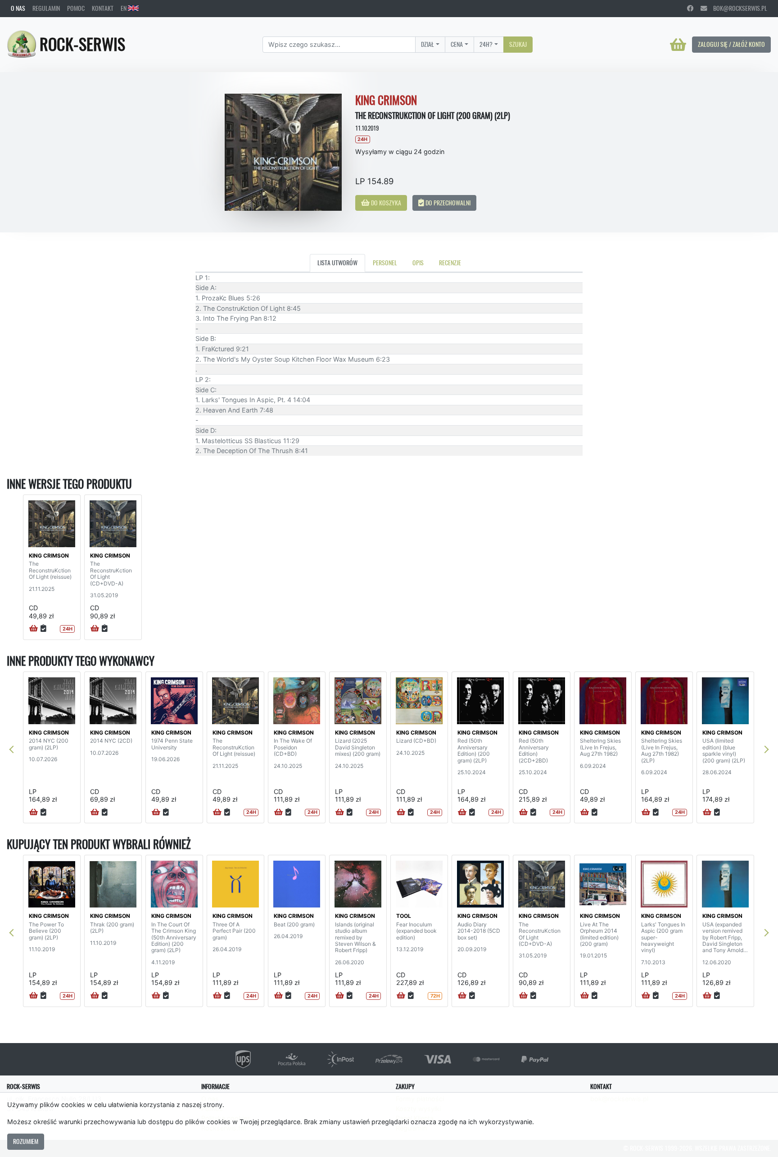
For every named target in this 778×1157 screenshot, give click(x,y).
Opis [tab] (418, 262)
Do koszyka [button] (385, 202)
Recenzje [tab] (450, 262)
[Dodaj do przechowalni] (43, 628)
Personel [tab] (385, 262)
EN (124, 8)
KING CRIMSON (49, 555)
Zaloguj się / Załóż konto (731, 44)
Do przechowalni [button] (447, 202)
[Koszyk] (678, 44)
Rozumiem (25, 1141)
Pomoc (76, 8)
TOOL (403, 915)
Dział (427, 44)
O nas (18, 8)
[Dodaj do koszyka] (33, 628)
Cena (457, 44)
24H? (486, 44)
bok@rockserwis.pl (737, 8)
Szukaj (518, 44)
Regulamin (46, 8)
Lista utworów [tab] (337, 262)
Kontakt (102, 8)
